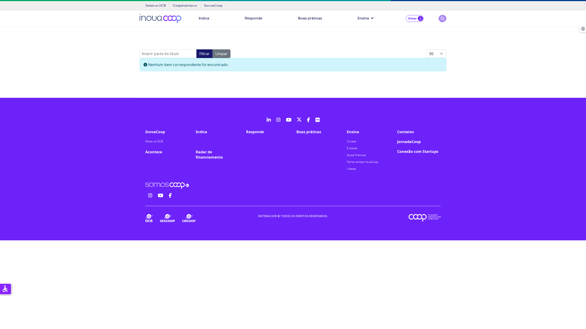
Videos (351, 168)
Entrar (412, 18)
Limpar (221, 53)
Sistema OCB (154, 141)
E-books (352, 148)
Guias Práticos (356, 155)
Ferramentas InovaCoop (362, 162)
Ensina (363, 18)
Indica (204, 18)
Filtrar (204, 53)
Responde (253, 18)
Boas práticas (310, 18)
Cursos (351, 141)
